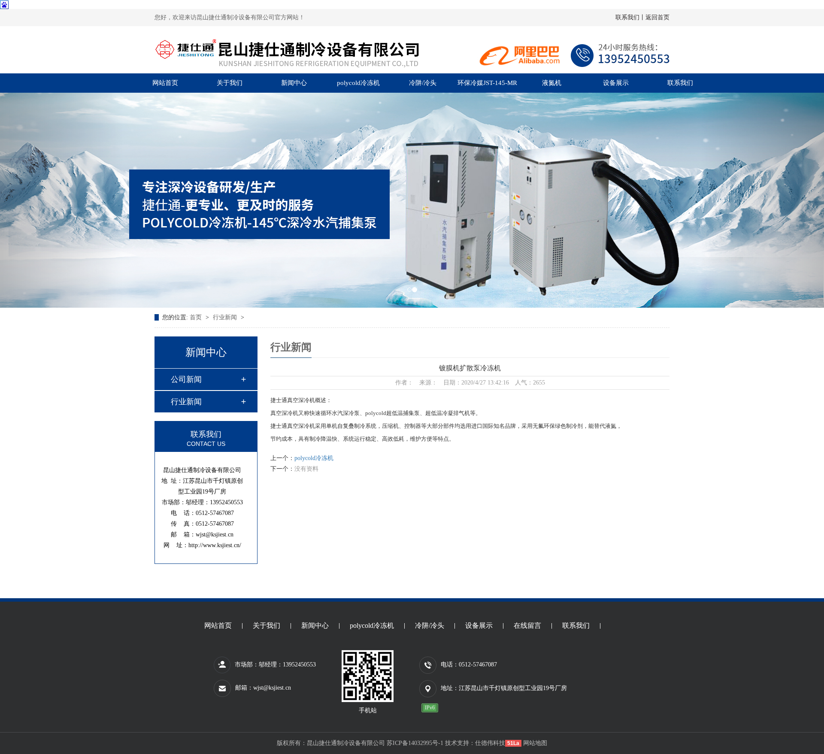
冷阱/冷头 (422, 82)
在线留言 (527, 626)
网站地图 (535, 743)
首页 (196, 317)
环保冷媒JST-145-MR (487, 82)
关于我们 (229, 82)
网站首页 (165, 82)
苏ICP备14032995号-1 (415, 743)
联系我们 (680, 82)
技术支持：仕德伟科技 (475, 743)
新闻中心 (294, 82)
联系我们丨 (630, 17)
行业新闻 (226, 317)
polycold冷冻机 (358, 82)
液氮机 (551, 82)
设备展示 (616, 82)
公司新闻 (186, 379)
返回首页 (657, 17)
